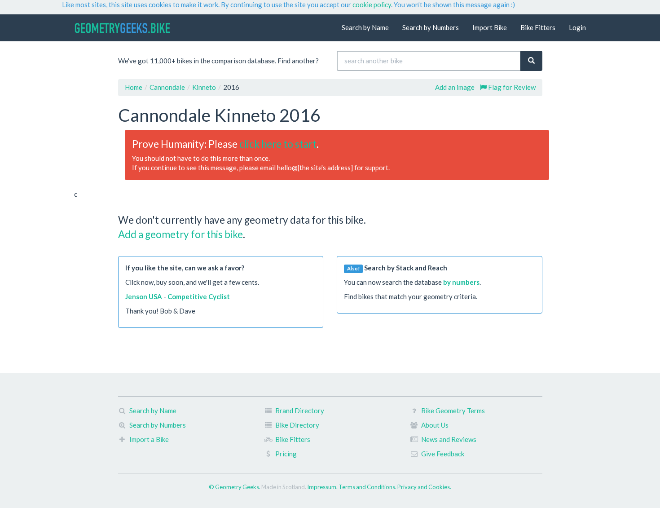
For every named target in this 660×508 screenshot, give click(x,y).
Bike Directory (297, 425)
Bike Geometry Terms (453, 410)
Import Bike (489, 27)
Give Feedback (442, 454)
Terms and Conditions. (368, 486)
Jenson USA (143, 296)
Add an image (455, 87)
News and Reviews (448, 439)
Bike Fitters (537, 27)
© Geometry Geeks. (235, 486)
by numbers (461, 282)
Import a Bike (149, 439)
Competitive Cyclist (198, 296)
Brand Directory (299, 410)
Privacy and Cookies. (424, 486)
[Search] (531, 61)
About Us (435, 425)
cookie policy (371, 4)
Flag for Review (511, 87)
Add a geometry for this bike (180, 234)
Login (577, 27)
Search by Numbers (430, 27)
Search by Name (365, 27)
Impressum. (323, 486)
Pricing (286, 454)
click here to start (278, 144)
